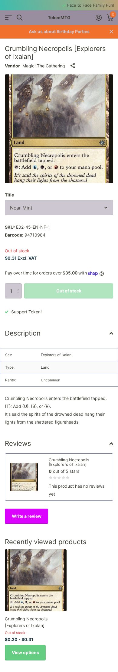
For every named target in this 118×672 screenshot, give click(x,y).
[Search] (19, 18)
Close (111, 32)
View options (25, 652)
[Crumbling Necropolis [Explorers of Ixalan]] (36, 580)
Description (23, 333)
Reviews (18, 443)
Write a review (26, 516)
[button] (19, 285)
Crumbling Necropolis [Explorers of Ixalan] (26, 622)
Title (9, 194)
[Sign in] (98, 17)
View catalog (8, 17)
